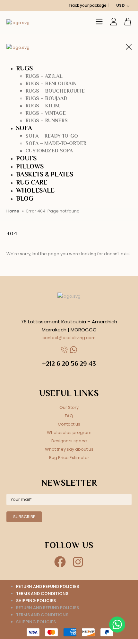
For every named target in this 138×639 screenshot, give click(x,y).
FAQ (69, 416)
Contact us (69, 424)
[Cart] (128, 21)
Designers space (69, 441)
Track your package (87, 5)
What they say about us (69, 449)
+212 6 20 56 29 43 (69, 363)
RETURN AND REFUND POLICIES (47, 586)
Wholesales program (69, 432)
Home (12, 211)
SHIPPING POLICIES (36, 601)
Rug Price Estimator (69, 458)
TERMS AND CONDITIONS (42, 593)
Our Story (69, 407)
